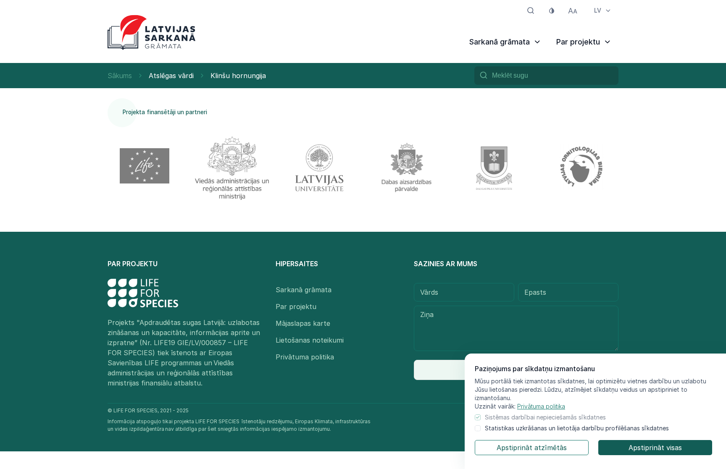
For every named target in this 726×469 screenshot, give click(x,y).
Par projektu (296, 306)
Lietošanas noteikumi (310, 340)
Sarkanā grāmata (303, 290)
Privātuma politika (541, 406)
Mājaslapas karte (303, 323)
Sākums (120, 75)
